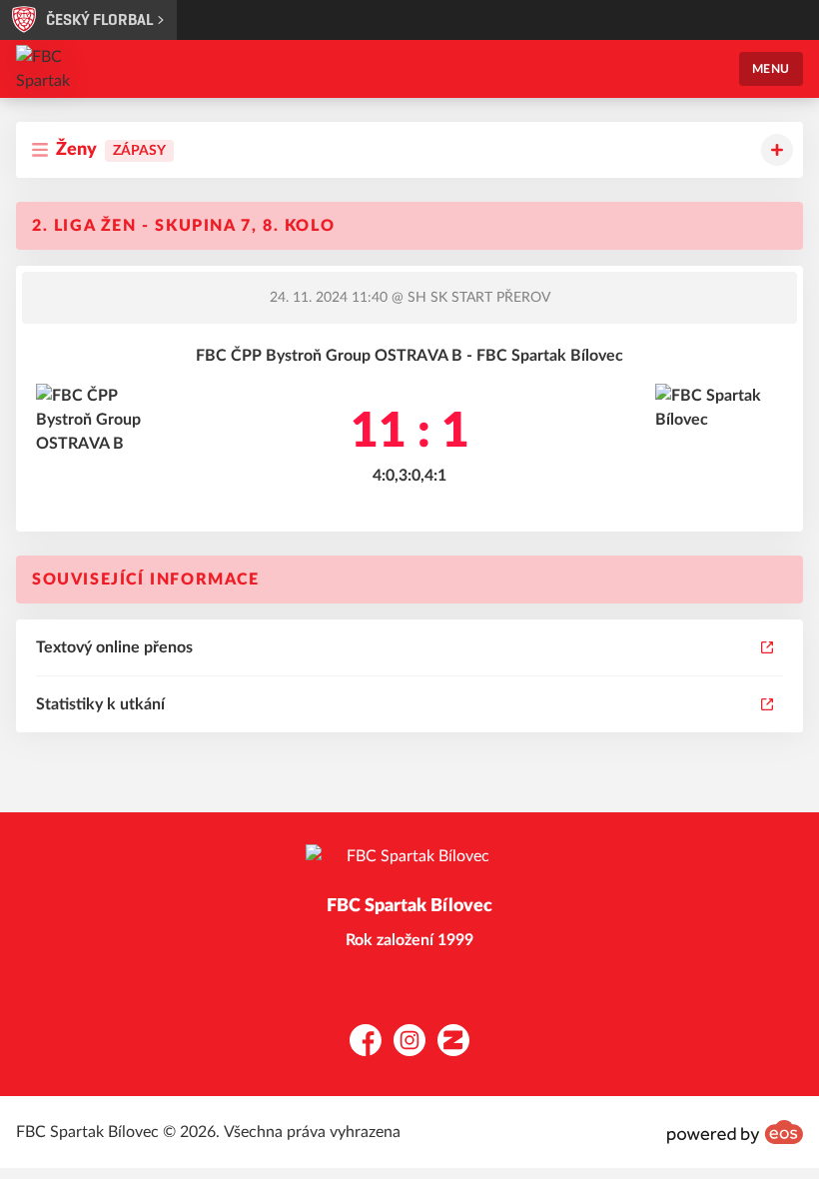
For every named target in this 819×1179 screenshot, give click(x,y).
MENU (771, 69)
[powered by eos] (735, 1132)
